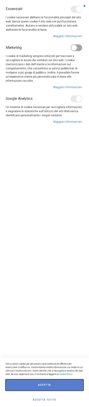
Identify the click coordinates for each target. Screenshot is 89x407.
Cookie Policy (66, 374)
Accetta (44, 385)
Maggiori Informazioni (67, 36)
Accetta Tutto (44, 400)
